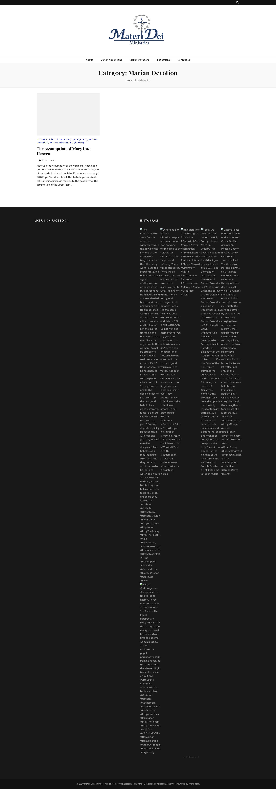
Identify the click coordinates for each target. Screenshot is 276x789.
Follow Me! (192, 757)
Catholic (42, 139)
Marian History (59, 142)
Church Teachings (61, 139)
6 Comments (49, 160)
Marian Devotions (139, 60)
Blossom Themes (167, 783)
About (89, 60)
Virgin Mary (77, 142)
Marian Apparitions (111, 60)
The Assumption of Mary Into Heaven (64, 151)
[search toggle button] (237, 3)
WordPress (194, 783)
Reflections (163, 60)
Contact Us (184, 60)
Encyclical (80, 139)
